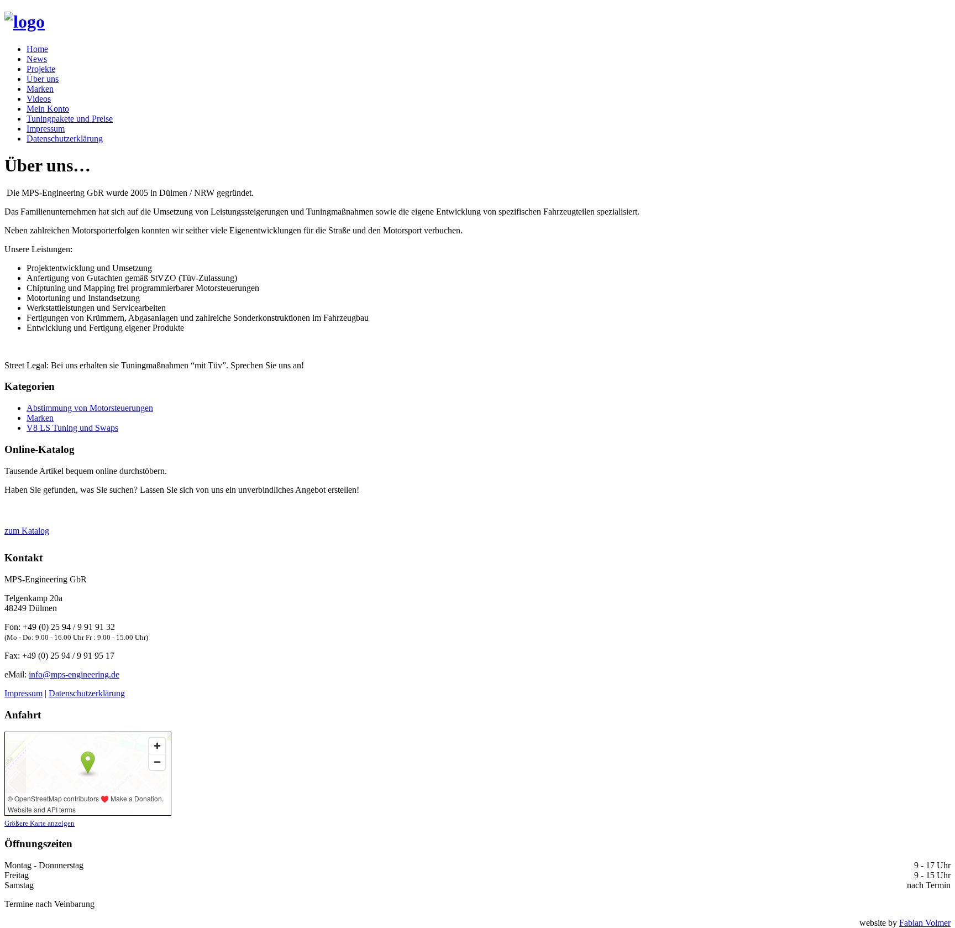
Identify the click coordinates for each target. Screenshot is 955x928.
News (37, 59)
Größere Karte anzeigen (39, 823)
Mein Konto (48, 108)
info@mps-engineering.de (74, 674)
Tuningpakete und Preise (70, 118)
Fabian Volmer (925, 922)
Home (37, 49)
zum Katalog (26, 530)
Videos (39, 98)
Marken (40, 88)
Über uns (43, 79)
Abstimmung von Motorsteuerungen (90, 408)
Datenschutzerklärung (65, 138)
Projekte (41, 69)
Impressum (46, 128)
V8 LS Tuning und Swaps (72, 427)
